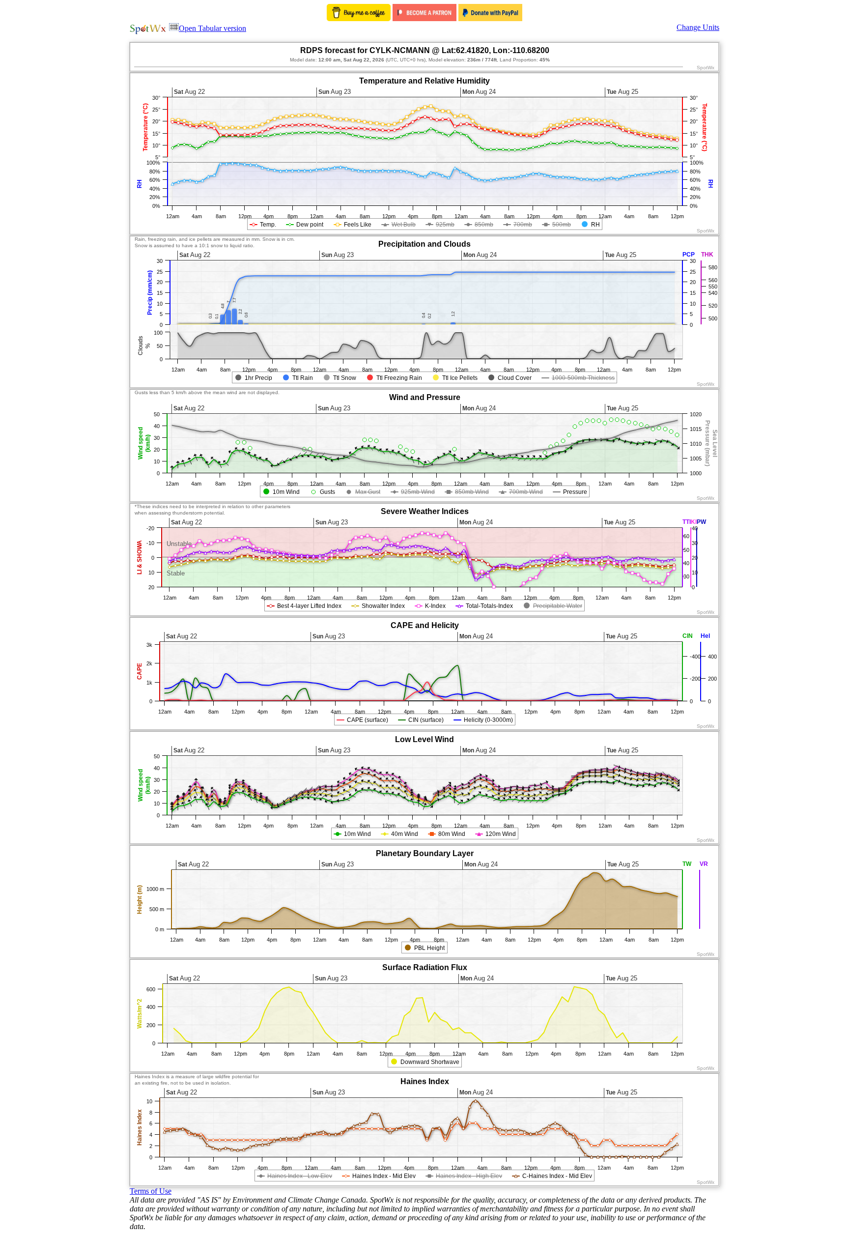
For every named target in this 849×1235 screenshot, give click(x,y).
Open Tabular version (212, 28)
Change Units (698, 27)
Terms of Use (150, 1191)
